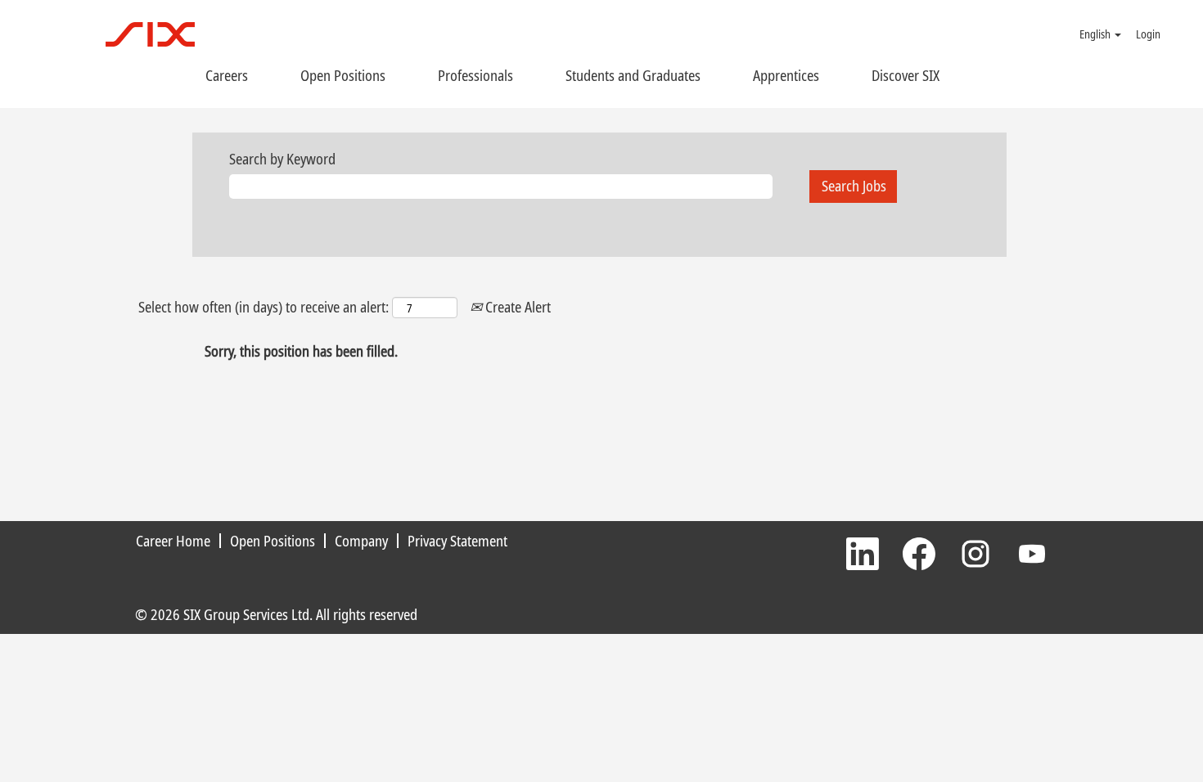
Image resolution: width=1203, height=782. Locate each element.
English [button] (1096, 34)
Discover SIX (905, 75)
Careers (226, 75)
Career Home (173, 541)
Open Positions (342, 75)
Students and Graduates (633, 75)
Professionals (475, 75)
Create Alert (516, 307)
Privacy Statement (457, 541)
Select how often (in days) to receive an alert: (263, 307)
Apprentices (786, 75)
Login (1148, 34)
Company (361, 541)
